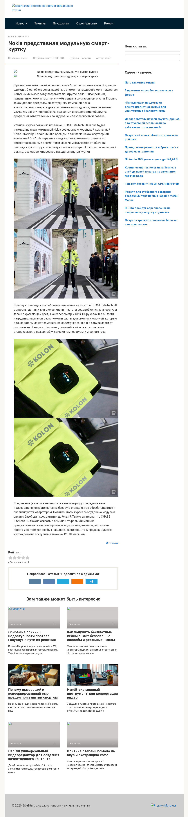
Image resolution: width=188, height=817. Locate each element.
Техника (40, 23)
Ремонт (109, 23)
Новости (21, 23)
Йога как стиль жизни (140, 82)
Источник (112, 543)
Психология (61, 23)
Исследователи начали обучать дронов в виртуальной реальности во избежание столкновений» (152, 123)
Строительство (86, 23)
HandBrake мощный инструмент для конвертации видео (92, 693)
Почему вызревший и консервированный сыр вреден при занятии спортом (33, 693)
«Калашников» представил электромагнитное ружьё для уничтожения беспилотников (145, 107)
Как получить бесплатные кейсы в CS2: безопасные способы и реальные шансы (91, 636)
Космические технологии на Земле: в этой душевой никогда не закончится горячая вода (150, 171)
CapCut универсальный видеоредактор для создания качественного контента (33, 755)
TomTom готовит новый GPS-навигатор (152, 183)
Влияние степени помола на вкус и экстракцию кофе (91, 753)
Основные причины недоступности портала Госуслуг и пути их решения (32, 636)
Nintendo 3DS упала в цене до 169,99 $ (151, 159)
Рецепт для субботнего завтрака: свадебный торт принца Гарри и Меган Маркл (151, 196)
